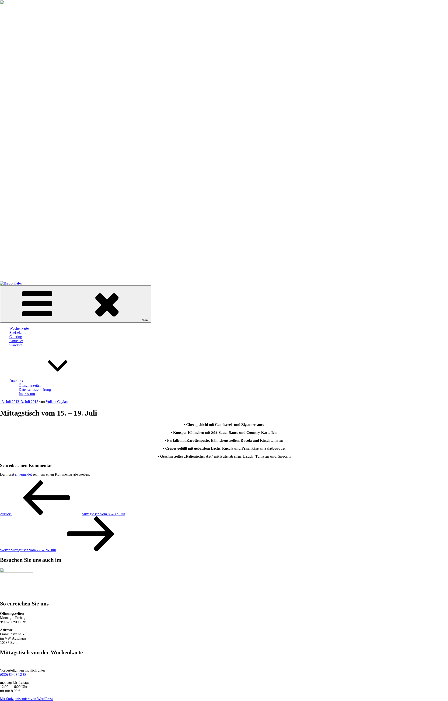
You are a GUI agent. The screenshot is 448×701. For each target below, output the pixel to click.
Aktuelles (16, 341)
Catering (15, 337)
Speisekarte (17, 332)
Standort (15, 345)
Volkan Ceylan (57, 402)
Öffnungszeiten (30, 385)
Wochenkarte (19, 328)
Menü (145, 320)
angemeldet (23, 474)
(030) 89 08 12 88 (13, 674)
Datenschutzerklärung (35, 389)
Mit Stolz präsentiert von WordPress (26, 699)
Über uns (16, 381)
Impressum (27, 394)
